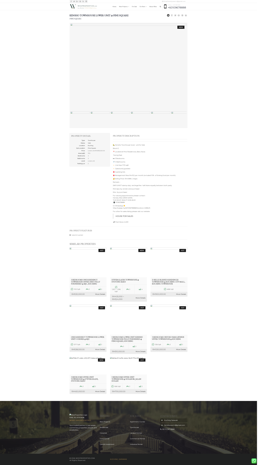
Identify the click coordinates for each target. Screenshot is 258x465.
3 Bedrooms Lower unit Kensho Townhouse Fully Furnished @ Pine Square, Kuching (127, 339)
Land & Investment (107, 444)
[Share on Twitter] (175, 15)
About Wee (153, 6)
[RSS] (83, 1)
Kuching (90, 145)
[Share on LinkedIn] (186, 15)
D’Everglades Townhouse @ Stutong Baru (125, 281)
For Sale (134, 6)
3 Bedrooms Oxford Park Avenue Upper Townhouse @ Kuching (168, 338)
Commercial (104, 439)
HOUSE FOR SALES (124, 216)
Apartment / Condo (137, 422)
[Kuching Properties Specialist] (83, 6)
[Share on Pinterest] (182, 15)
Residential (104, 427)
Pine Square (92, 148)
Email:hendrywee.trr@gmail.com (174, 1)
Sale (89, 143)
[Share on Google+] (179, 15)
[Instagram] (86, 1)
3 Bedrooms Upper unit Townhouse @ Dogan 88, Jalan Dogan (126, 379)
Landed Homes (136, 433)
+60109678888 (177, 7)
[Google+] (77, 1)
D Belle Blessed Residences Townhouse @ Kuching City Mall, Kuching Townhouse (168, 282)
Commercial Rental (137, 439)
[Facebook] (71, 1)
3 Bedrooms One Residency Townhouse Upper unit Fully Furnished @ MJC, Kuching (85, 282)
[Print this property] (168, 15)
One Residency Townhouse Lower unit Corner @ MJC (87, 338)
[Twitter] (74, 1)
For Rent (142, 6)
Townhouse (91, 140)
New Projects (123, 6)
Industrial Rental (136, 444)
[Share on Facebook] (172, 15)
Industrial (103, 433)
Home (114, 6)
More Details (100, 294)
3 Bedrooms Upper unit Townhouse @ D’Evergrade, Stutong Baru (84, 379)
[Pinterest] (80, 1)
